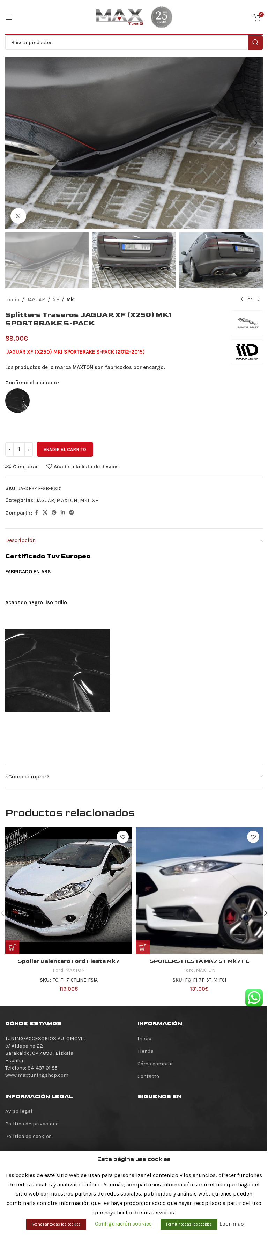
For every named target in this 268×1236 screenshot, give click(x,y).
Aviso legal (18, 1111)
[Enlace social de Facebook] (36, 513)
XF (56, 299)
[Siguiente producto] (258, 299)
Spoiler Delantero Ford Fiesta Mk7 (69, 961)
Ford (58, 970)
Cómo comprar (155, 1063)
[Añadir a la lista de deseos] (123, 837)
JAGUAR (36, 299)
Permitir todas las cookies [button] (189, 1224)
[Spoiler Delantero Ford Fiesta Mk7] (68, 890)
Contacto (148, 1076)
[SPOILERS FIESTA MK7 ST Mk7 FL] (199, 890)
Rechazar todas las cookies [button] (56, 1224)
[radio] (17, 400)
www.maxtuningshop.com (36, 1075)
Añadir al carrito (65, 449)
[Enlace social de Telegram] (71, 513)
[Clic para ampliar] (18, 216)
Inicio (12, 299)
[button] (12, 143)
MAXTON (67, 500)
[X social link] (45, 513)
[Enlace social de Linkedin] (63, 513)
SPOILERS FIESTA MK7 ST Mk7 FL (199, 961)
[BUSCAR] (255, 42)
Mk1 (71, 299)
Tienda (145, 1051)
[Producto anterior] (242, 299)
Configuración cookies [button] (123, 1223)
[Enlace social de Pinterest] (54, 513)
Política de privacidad (32, 1123)
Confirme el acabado (31, 382)
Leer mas (231, 1223)
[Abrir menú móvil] (9, 17)
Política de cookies (28, 1136)
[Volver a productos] (250, 299)
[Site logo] (120, 17)
